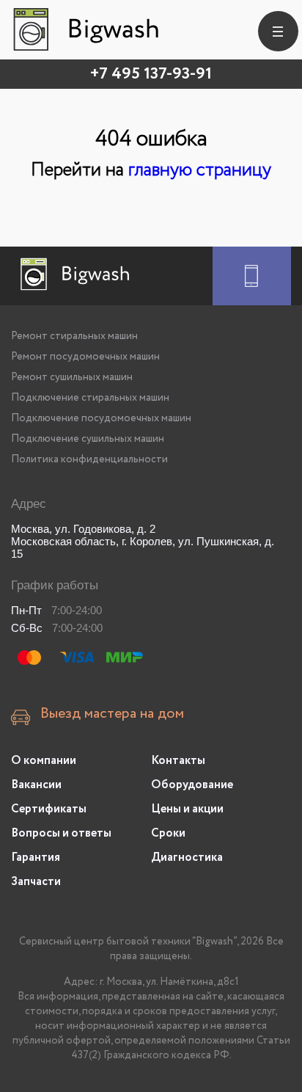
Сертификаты (48, 809)
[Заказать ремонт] (252, 276)
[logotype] (84, 29)
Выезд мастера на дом (112, 714)
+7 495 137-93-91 (151, 74)
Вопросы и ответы (61, 833)
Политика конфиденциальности (89, 459)
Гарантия (35, 857)
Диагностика (187, 857)
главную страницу (199, 169)
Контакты (178, 760)
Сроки (168, 833)
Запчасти (36, 881)
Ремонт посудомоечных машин (85, 356)
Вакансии (36, 784)
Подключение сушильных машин (87, 439)
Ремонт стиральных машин (74, 336)
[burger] (278, 31)
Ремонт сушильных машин (72, 377)
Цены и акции (187, 809)
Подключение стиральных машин (90, 397)
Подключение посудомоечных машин (101, 418)
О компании (43, 760)
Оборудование (192, 784)
